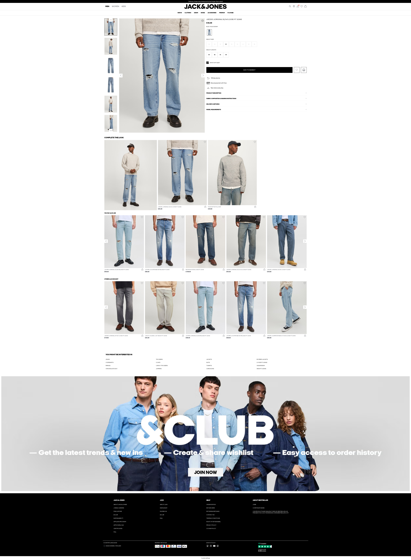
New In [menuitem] (180, 12)
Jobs (254, 504)
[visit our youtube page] (214, 546)
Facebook (163, 511)
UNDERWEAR (261, 365)
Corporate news (258, 508)
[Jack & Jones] (205, 8)
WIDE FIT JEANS (261, 368)
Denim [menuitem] (196, 12)
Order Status (211, 504)
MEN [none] (107, 6)
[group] (124, 245)
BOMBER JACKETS (262, 359)
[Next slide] (305, 241)
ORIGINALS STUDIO (111, 368)
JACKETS (209, 359)
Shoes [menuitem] (203, 12)
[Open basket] (305, 6)
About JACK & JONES (120, 504)
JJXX (162, 500)
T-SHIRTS (209, 365)
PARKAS (108, 365)
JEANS (108, 359)
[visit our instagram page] (211, 546)
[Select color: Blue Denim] (209, 32)
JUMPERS (159, 368)
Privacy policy (211, 525)
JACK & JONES (119, 500)
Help (208, 500)
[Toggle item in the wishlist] (297, 70)
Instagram (163, 508)
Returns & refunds (212, 511)
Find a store (118, 511)
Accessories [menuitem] (212, 12)
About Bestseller (260, 500)
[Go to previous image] (111, 20)
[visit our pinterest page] (218, 546)
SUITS (208, 362)
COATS (158, 362)
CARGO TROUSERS (162, 365)
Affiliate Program (120, 521)
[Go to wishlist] (302, 7)
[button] (209, 44)
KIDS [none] (124, 6)
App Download (119, 525)
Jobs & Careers (119, 508)
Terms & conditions (213, 518)
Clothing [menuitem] (188, 12)
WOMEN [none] (115, 6)
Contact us (210, 515)
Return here (210, 508)
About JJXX (164, 504)
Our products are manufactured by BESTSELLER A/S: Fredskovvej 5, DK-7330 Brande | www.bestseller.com (270, 512)
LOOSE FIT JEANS (262, 362)
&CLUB (116, 515)
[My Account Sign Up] (205, 433)
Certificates (118, 528)
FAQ (115, 532)
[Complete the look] (202, 20)
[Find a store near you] (294, 7)
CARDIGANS (210, 368)
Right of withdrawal (213, 521)
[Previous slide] (106, 241)
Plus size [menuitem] (230, 12)
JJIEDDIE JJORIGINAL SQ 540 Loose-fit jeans (224, 19)
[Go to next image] (111, 130)
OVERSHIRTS (109, 362)
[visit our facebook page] (207, 546)
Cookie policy (211, 528)
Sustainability (118, 518)
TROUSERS (159, 359)
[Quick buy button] (205, 207)
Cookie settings (205, 558)
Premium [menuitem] (222, 12)
